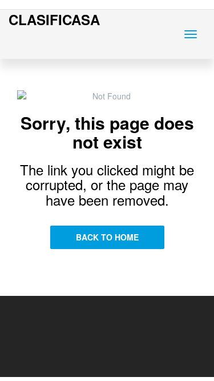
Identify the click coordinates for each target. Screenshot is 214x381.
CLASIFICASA (54, 19)
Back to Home (107, 237)
